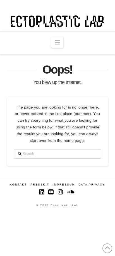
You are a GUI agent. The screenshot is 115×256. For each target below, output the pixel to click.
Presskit (39, 184)
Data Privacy (91, 184)
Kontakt (18, 184)
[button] (57, 42)
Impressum (64, 184)
